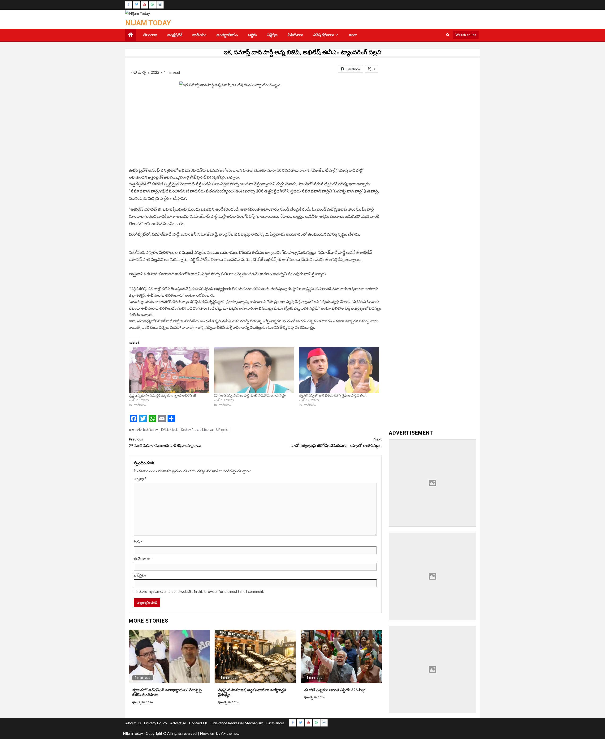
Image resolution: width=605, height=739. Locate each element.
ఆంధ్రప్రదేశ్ (174, 35)
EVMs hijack (169, 429)
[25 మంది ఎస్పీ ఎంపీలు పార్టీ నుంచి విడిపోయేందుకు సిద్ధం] (254, 370)
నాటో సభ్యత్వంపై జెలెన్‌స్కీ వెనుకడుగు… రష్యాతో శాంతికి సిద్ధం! (336, 442)
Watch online (465, 35)
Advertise (178, 723)
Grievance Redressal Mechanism (237, 723)
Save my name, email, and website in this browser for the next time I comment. (201, 591)
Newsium (207, 733)
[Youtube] (144, 5)
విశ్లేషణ (272, 35)
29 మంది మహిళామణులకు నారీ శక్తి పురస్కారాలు (165, 442)
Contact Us (198, 723)
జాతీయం (199, 35)
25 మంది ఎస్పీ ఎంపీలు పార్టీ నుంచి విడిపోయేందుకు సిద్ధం (250, 395)
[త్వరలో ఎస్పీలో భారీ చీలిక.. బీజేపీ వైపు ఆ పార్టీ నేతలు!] (339, 370)
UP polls (222, 429)
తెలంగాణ (150, 35)
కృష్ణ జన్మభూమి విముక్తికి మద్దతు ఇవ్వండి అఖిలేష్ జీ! (162, 395)
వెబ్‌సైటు (140, 575)
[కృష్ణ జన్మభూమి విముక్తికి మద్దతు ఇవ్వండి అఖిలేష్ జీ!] (169, 370)
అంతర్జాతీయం (227, 35)
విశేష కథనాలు (323, 35)
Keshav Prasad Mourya (197, 429)
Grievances (275, 723)
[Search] (448, 34)
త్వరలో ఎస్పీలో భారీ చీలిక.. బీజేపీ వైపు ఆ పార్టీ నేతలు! (333, 395)
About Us (133, 723)
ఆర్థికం (252, 35)
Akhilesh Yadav (147, 429)
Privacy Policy (155, 723)
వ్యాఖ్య (140, 478)
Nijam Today (148, 23)
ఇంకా (353, 35)
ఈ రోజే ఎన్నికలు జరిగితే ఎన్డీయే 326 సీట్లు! (335, 690)
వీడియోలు (295, 35)
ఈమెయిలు (143, 558)
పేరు (138, 541)
